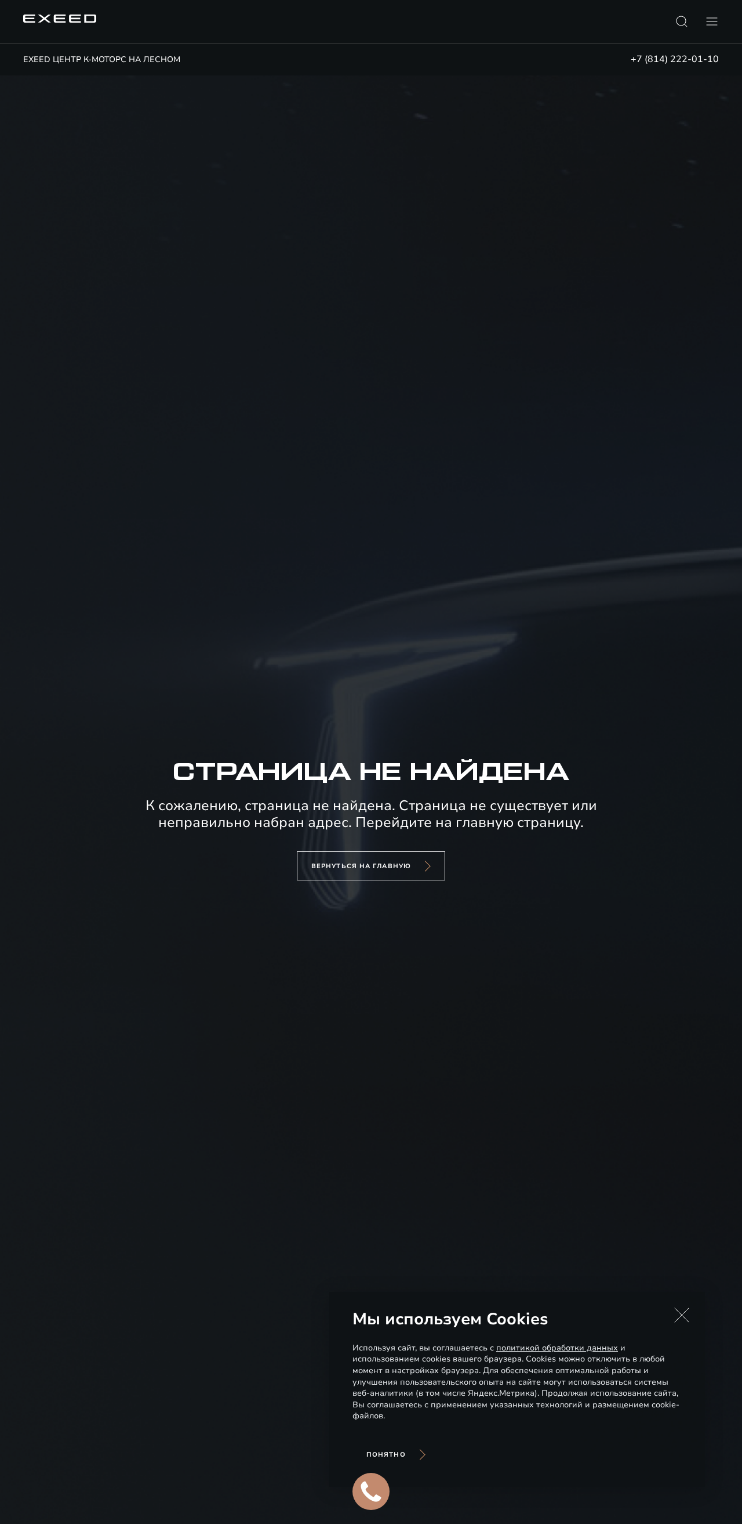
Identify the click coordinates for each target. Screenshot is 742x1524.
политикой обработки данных (557, 1347)
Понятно (386, 1454)
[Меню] (712, 21)
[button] (682, 1315)
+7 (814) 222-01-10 (675, 59)
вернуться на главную (361, 866)
